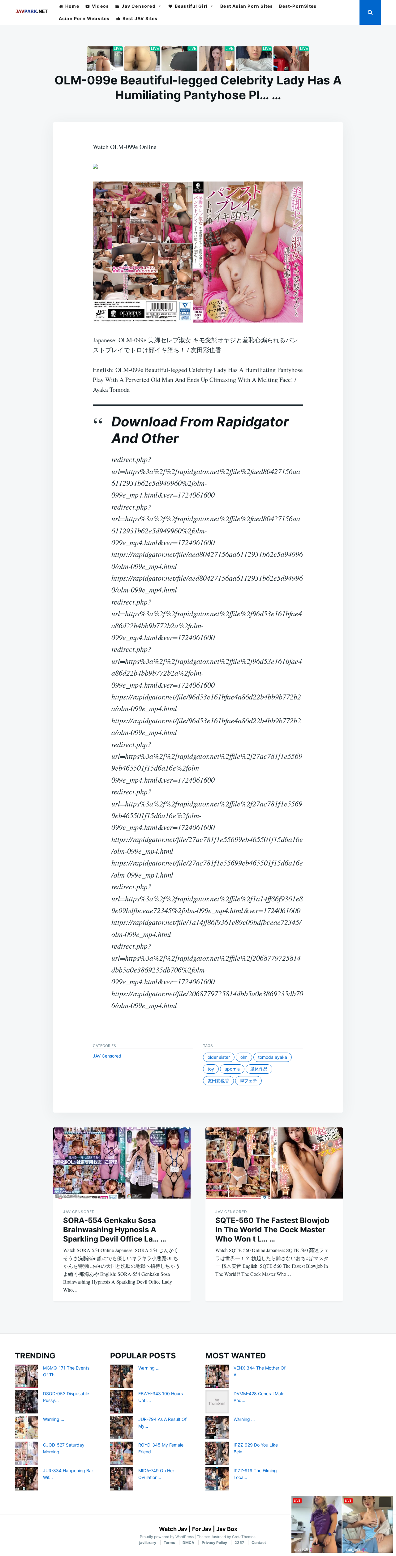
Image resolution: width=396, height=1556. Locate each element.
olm (244, 1057)
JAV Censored (107, 1055)
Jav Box (226, 1529)
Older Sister (219, 1057)
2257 (239, 1542)
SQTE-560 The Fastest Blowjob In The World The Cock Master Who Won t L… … (272, 1229)
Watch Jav (173, 1529)
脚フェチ (248, 1080)
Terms (169, 1542)
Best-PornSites (297, 6)
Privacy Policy (214, 1542)
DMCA (188, 1542)
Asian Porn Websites (84, 18)
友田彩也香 (218, 1080)
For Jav (202, 1529)
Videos (100, 6)
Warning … (53, 1419)
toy (211, 1068)
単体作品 (259, 1068)
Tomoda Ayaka (272, 1057)
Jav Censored (138, 6)
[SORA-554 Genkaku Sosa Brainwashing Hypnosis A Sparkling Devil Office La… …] (122, 1163)
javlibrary (147, 1542)
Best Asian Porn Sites (246, 6)
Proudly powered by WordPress (167, 1536)
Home (72, 6)
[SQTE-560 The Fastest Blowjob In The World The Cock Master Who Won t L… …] (274, 1163)
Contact (259, 1542)
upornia (232, 1068)
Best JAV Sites (140, 18)
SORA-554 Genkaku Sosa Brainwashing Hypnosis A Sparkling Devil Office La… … (114, 1229)
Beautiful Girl (191, 6)
